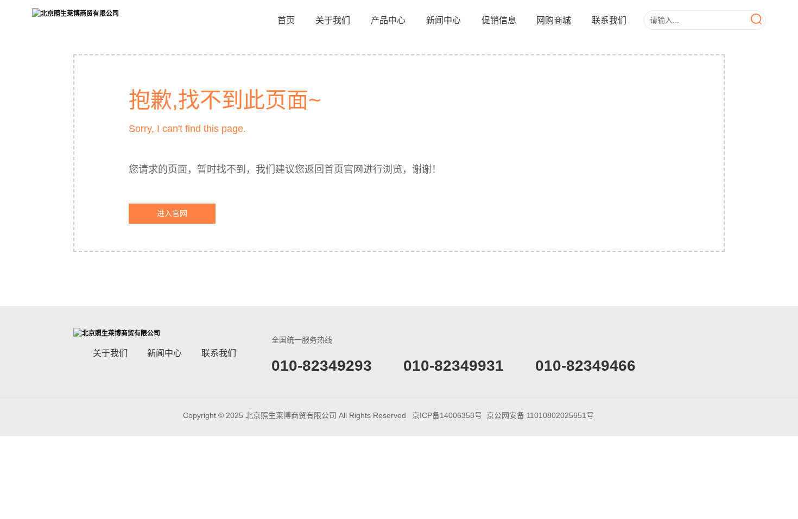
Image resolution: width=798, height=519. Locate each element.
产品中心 (388, 20)
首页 (286, 20)
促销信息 (499, 20)
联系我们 (609, 20)
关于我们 (332, 20)
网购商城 (553, 20)
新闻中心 (443, 20)
